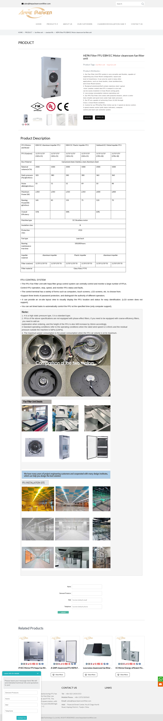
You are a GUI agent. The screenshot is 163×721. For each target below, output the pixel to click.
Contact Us (22, 718)
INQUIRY (88, 117)
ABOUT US (67, 24)
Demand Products (65, 593)
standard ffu (49, 32)
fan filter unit (39, 32)
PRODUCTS (51, 24)
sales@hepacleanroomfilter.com (37, 3)
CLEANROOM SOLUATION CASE (110, 24)
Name (69, 587)
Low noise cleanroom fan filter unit (98, 668)
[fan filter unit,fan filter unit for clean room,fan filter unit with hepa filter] (32, 650)
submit (63, 612)
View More (59, 675)
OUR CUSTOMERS (84, 24)
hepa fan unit (111, 65)
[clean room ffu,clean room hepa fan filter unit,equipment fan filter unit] (97, 650)
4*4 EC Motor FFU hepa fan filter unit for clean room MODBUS (46, 668)
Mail (69, 600)
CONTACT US (136, 24)
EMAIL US (99, 117)
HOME (38, 24)
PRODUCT (28, 32)
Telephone (67, 606)
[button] (21, 673)
